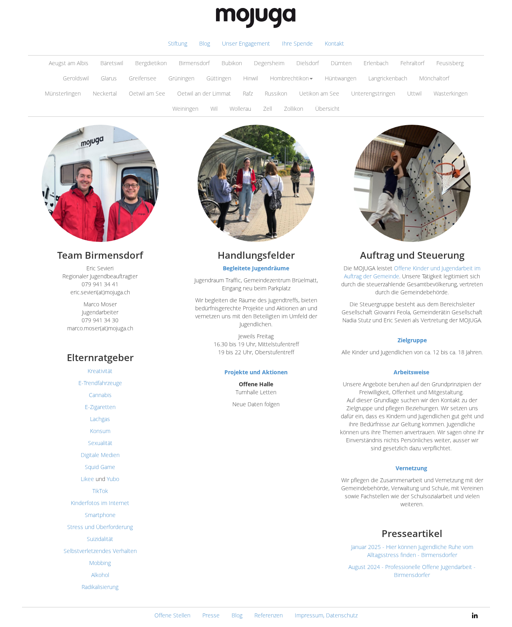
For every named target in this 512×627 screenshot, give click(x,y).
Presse (211, 615)
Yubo (113, 479)
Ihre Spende (297, 43)
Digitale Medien (100, 455)
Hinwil (250, 78)
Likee (87, 479)
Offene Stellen (172, 615)
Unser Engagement (246, 43)
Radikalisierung (100, 587)
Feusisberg (450, 63)
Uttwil (414, 93)
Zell (267, 108)
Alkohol (100, 575)
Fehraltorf (412, 63)
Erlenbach (376, 63)
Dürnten (341, 63)
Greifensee (142, 78)
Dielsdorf (307, 63)
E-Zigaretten (100, 407)
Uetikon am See (319, 93)
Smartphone (100, 515)
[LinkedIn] (475, 615)
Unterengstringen (373, 93)
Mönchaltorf (434, 78)
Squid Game (100, 467)
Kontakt (334, 43)
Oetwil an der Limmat (204, 93)
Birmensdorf (194, 63)
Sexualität (100, 443)
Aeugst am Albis (68, 63)
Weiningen (185, 108)
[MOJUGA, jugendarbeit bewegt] (256, 18)
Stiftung (177, 43)
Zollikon (293, 108)
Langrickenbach (387, 78)
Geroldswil (76, 78)
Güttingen (218, 78)
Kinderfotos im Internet (100, 503)
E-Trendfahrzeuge (100, 383)
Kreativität (100, 371)
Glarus (109, 78)
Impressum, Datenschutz (326, 615)
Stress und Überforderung (100, 527)
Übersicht (327, 108)
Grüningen (181, 78)
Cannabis (100, 395)
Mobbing (100, 563)
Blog (204, 43)
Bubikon (232, 63)
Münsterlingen (63, 93)
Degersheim (269, 63)
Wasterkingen (451, 93)
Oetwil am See (147, 93)
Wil (214, 108)
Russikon (276, 93)
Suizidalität (100, 539)
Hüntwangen (340, 78)
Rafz (248, 93)
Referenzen (268, 615)
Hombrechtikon (289, 78)
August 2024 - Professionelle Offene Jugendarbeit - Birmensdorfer (412, 571)
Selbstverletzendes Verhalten (100, 551)
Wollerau (240, 108)
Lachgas (100, 419)
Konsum (100, 431)
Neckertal (105, 93)
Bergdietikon (151, 63)
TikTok (100, 491)
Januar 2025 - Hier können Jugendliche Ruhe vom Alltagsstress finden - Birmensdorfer (412, 551)
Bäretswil (111, 63)
